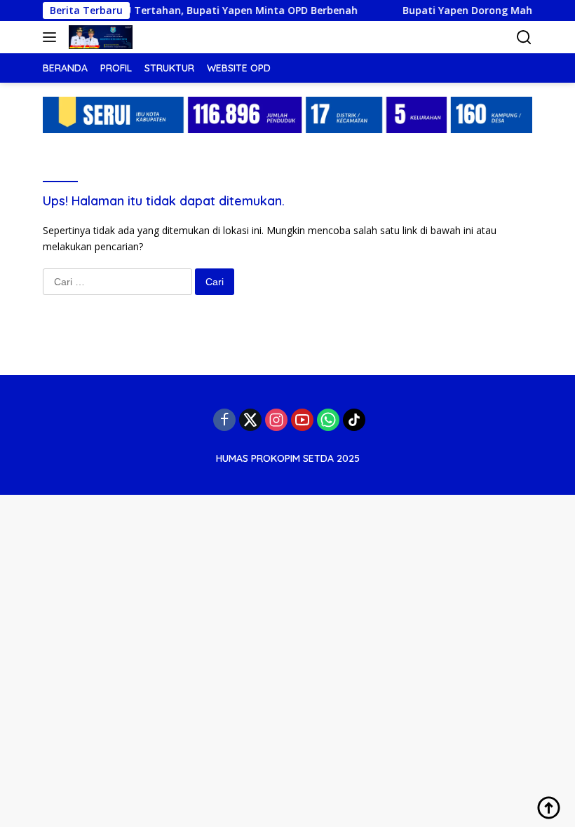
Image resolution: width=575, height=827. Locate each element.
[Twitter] (250, 420)
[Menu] (52, 37)
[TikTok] (354, 420)
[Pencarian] (524, 37)
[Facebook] (224, 420)
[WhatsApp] (328, 420)
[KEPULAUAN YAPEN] (99, 37)
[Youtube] (302, 420)
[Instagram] (276, 420)
